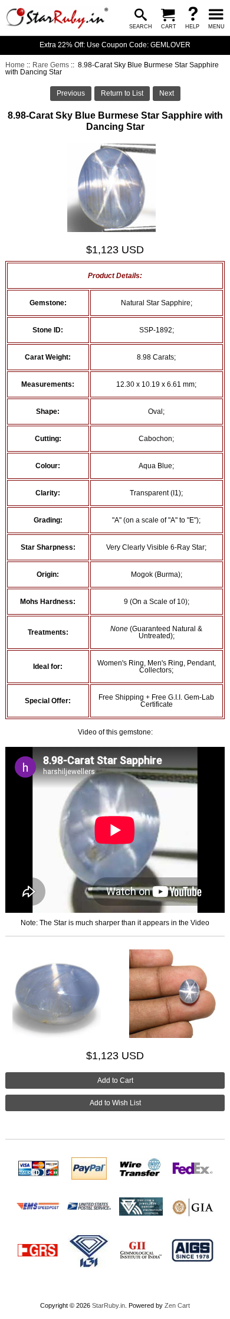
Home (15, 64)
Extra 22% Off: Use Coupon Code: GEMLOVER (115, 45)
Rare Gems (50, 64)
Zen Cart (177, 1305)
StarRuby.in (108, 1305)
